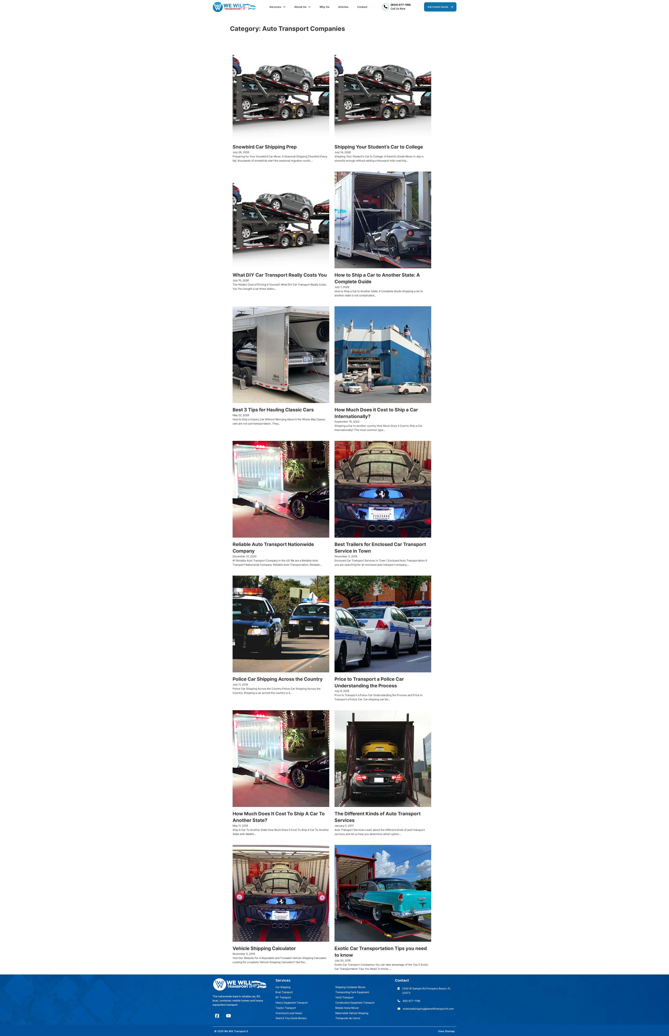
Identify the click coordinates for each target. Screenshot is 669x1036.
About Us (300, 7)
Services (275, 7)
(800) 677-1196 (401, 4)
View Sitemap (446, 1031)
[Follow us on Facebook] (217, 1015)
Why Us (324, 7)
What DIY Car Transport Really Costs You (280, 275)
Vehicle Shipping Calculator (264, 948)
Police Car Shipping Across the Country (278, 679)
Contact (362, 7)
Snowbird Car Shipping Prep (265, 147)
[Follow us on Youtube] (228, 1015)
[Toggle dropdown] (284, 7)
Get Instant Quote (438, 6)
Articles (343, 7)
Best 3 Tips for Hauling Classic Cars (273, 410)
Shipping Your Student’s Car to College (378, 147)
